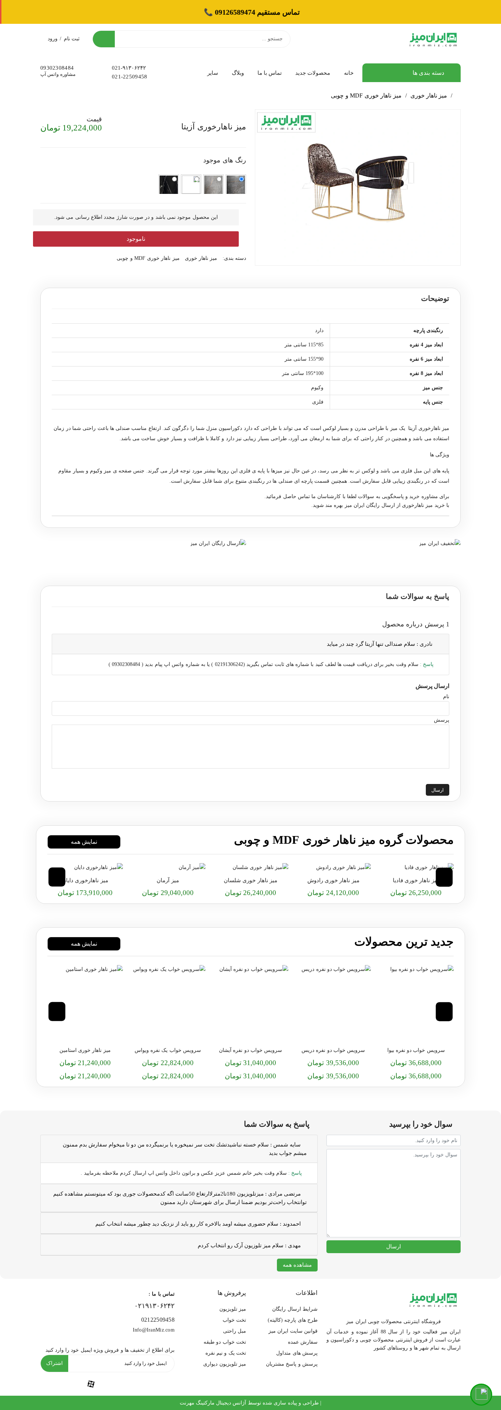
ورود (53, 38)
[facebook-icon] (91, 1384)
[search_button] (104, 39)
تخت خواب (234, 1320)
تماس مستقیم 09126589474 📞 (250, 12)
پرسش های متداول (297, 1353)
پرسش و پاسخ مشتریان (292, 1364)
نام (446, 696)
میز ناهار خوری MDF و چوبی (366, 95)
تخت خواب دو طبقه (225, 1342)
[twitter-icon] (158, 1384)
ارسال (437, 790)
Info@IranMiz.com (154, 1330)
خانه (349, 73)
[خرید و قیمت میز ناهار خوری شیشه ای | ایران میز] (333, 867)
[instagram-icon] (57, 1384)
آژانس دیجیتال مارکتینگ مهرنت (213, 1403)
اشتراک (54, 1363)
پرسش (441, 720)
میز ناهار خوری (428, 95)
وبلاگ (238, 73)
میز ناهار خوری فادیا (416, 880)
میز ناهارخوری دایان (85, 880)
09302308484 (57, 68)
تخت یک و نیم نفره (225, 1353)
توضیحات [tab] (435, 298)
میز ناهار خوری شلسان (250, 880)
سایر (212, 73)
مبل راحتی (234, 1331)
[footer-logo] (433, 1299)
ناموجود (136, 239)
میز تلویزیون (232, 1309)
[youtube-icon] (125, 1384)
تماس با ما (269, 73)
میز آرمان (168, 880)
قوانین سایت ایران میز (293, 1331)
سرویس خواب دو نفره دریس (333, 1050)
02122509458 (158, 1320)
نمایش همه (84, 842)
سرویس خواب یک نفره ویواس (168, 1050)
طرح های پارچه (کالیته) (293, 1320)
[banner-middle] (440, 542)
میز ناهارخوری (417, 505)
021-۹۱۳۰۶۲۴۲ (129, 68)
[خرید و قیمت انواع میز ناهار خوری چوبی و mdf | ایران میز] (416, 867)
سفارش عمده (303, 1342)
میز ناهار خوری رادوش (333, 880)
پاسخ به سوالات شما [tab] (417, 596)
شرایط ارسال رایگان (295, 1309)
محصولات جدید (312, 73)
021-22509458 (129, 77)
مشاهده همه (297, 1265)
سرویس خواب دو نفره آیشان (250, 1050)
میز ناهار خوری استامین (85, 1050)
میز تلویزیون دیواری (224, 1364)
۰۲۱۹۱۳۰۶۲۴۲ (154, 1306)
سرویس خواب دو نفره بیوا (416, 1050)
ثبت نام (72, 38)
